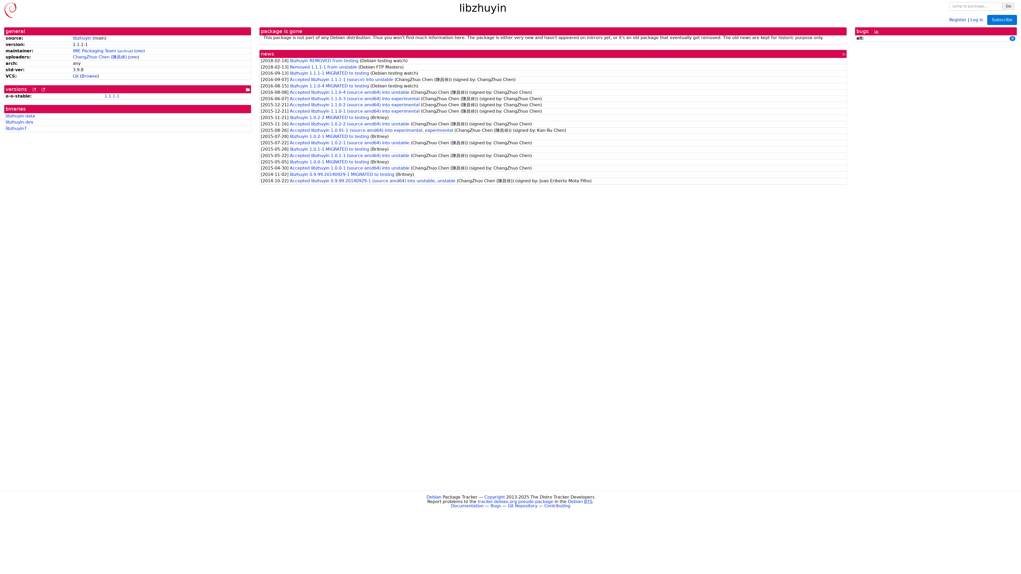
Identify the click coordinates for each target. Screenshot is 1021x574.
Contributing (557, 505)
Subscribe (1002, 19)
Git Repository (522, 505)
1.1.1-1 (111, 96)
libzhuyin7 (16, 128)
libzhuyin (82, 38)
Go (1008, 6)
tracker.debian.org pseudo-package (515, 501)
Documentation (467, 505)
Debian (433, 497)
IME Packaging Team (94, 50)
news (267, 54)
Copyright (494, 497)
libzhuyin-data (20, 116)
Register (957, 19)
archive (125, 51)
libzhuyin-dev (19, 122)
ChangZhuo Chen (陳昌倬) (100, 57)
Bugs (496, 505)
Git (76, 76)
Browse (89, 76)
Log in (976, 19)
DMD (139, 51)
